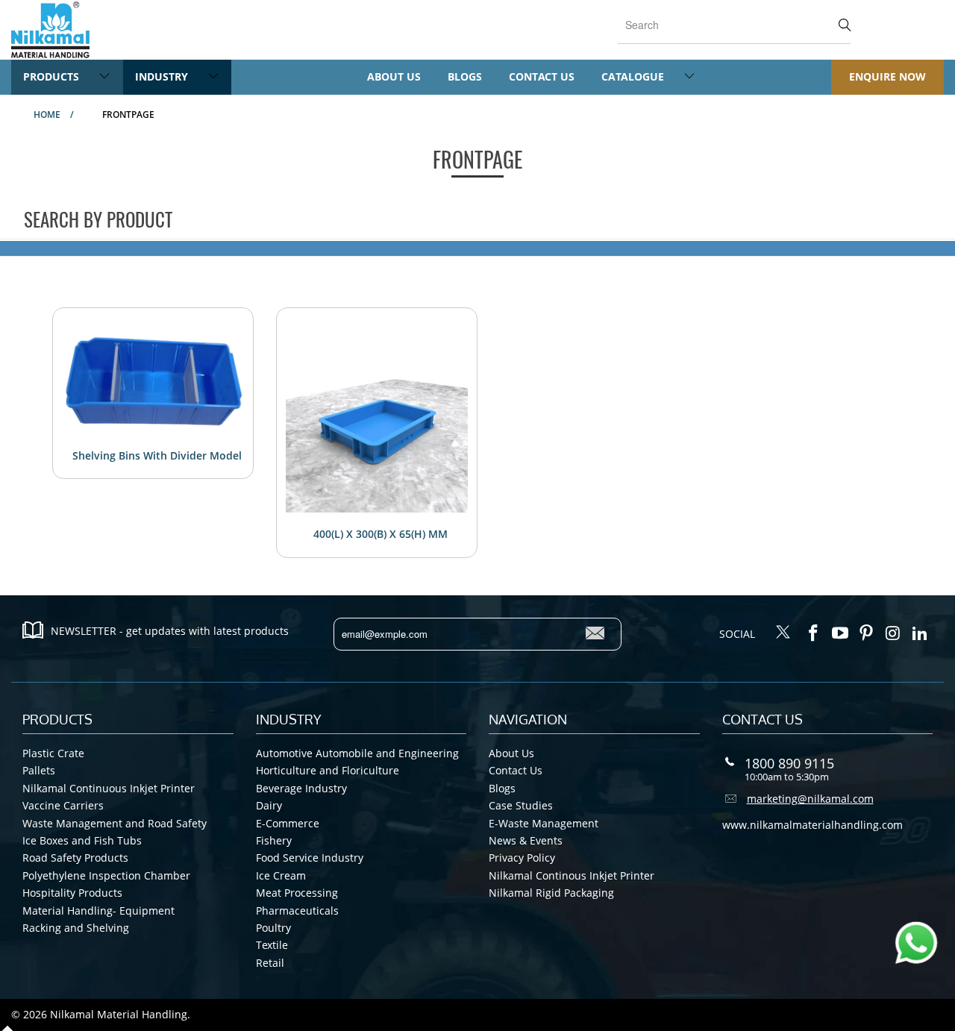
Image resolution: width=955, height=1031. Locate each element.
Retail (270, 963)
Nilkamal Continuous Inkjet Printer (108, 788)
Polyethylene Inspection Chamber (106, 875)
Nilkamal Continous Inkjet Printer (571, 875)
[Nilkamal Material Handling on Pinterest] (867, 633)
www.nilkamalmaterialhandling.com (812, 825)
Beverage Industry (301, 788)
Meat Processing (297, 893)
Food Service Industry (309, 857)
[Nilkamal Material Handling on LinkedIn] (920, 633)
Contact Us (541, 76)
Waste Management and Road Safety (114, 823)
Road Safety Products (75, 857)
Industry (163, 76)
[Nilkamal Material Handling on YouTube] (840, 633)
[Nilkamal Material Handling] (50, 29)
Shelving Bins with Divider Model (157, 455)
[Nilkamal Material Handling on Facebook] (814, 633)
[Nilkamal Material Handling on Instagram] (894, 633)
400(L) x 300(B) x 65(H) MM (380, 534)
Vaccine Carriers (63, 805)
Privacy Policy (522, 857)
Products (52, 76)
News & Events (526, 840)
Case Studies (521, 805)
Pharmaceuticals (297, 910)
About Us (394, 76)
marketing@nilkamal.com (810, 799)
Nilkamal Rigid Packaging (551, 893)
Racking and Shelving (75, 928)
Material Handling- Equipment (98, 910)
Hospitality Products (72, 893)
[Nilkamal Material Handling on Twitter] (783, 633)
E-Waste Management (543, 823)
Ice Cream (281, 875)
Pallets (38, 770)
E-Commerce (287, 823)
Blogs (465, 76)
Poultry (273, 928)
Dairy (269, 805)
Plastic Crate (53, 753)
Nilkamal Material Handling (118, 1014)
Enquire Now (887, 76)
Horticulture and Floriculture (327, 770)
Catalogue (634, 76)
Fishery (274, 840)
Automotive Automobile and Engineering (357, 753)
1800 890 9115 (789, 763)
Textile (272, 945)
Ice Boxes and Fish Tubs (82, 840)
